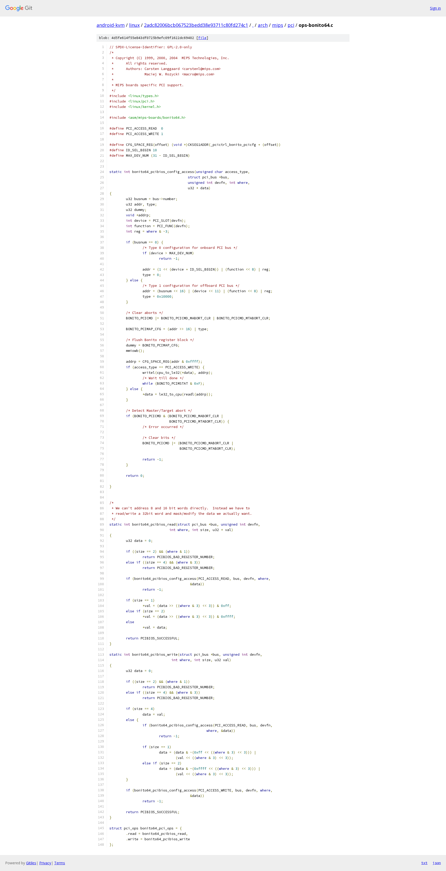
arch (263, 25)
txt (424, 862)
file (202, 38)
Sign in (435, 8)
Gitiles (31, 862)
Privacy (45, 862)
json (437, 862)
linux (134, 25)
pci (291, 25)
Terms (59, 862)
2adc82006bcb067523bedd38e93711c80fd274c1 (196, 25)
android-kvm (111, 25)
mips (277, 25)
